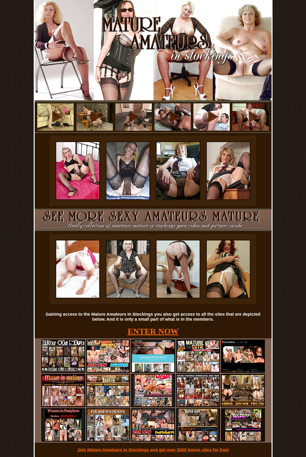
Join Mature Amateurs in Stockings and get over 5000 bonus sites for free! (153, 449)
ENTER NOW (153, 331)
